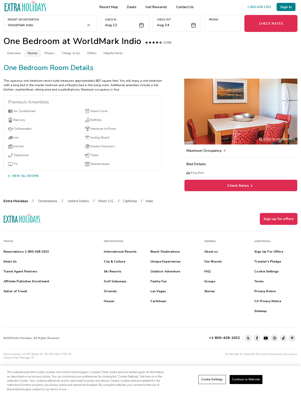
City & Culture (114, 261)
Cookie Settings (212, 379)
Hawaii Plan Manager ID (19, 357)
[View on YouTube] (265, 338)
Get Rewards (156, 7)
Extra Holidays (16, 201)
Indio (149, 201)
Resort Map (108, 7)
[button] (125, 23)
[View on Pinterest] (292, 338)
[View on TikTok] (283, 338)
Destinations (48, 201)
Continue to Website (246, 379)
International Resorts (120, 252)
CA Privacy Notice (267, 301)
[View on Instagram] (274, 338)
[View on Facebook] (256, 338)
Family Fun (158, 281)
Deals (131, 7)
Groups (210, 281)
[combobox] (46, 25)
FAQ (207, 271)
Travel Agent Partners (20, 271)
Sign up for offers (279, 218)
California (130, 201)
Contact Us (185, 7)
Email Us (10, 261)
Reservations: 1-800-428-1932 (26, 252)
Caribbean (158, 301)
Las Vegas (158, 291)
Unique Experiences (165, 261)
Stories (209, 291)
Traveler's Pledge (267, 261)
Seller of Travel (15, 291)
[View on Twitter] (248, 338)
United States (78, 201)
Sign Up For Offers (268, 252)
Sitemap (260, 311)
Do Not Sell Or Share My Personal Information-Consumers (261, 354)
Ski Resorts (112, 271)
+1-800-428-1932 (225, 337)
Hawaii (109, 301)
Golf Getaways (115, 281)
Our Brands (213, 261)
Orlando (110, 291)
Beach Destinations (165, 252)
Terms (259, 281)
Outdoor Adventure (165, 271)
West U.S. (106, 201)
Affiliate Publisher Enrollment (26, 281)
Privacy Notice (265, 291)
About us (211, 252)
